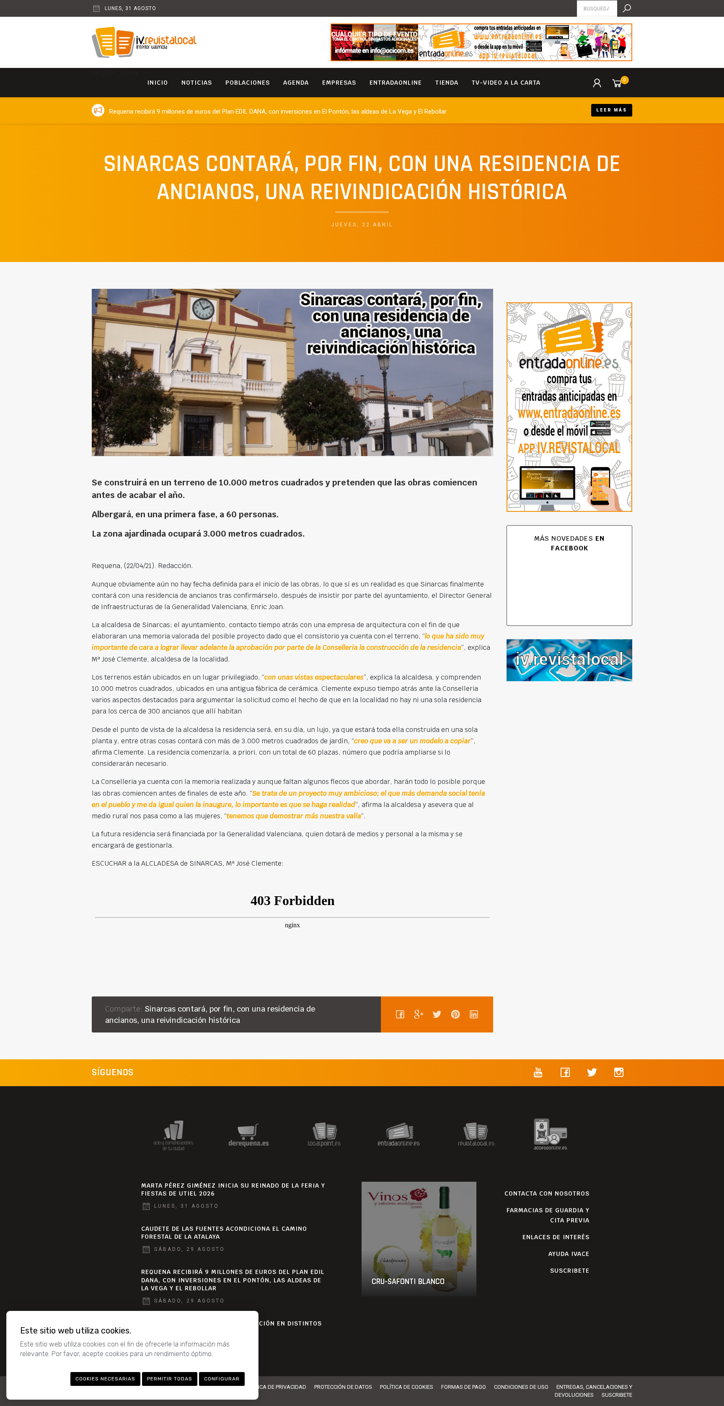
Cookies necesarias (105, 1379)
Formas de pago (463, 1387)
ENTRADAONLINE (396, 82)
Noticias (196, 82)
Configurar (222, 1379)
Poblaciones (247, 82)
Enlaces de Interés (556, 1237)
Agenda (296, 82)
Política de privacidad (275, 1387)
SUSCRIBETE (570, 1270)
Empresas (339, 82)
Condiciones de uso (521, 1387)
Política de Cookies (406, 1387)
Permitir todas (169, 1379)
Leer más (611, 110)
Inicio (157, 82)
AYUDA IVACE (569, 1254)
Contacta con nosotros (547, 1193)
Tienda (446, 82)
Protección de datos (343, 1387)
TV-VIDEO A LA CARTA (506, 82)
